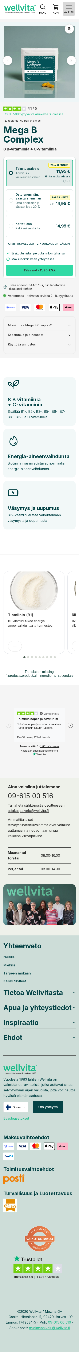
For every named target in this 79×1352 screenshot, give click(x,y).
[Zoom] (69, 29)
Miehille (9, 965)
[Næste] (71, 60)
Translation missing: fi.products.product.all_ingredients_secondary (40, 673)
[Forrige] (7, 60)
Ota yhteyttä (48, 1107)
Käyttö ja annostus (22, 344)
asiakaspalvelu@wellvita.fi (28, 811)
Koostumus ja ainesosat (25, 335)
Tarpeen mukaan (17, 973)
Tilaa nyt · (40, 270)
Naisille (9, 957)
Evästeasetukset (16, 1118)
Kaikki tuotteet (14, 981)
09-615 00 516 (30, 796)
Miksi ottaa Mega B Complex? (30, 325)
